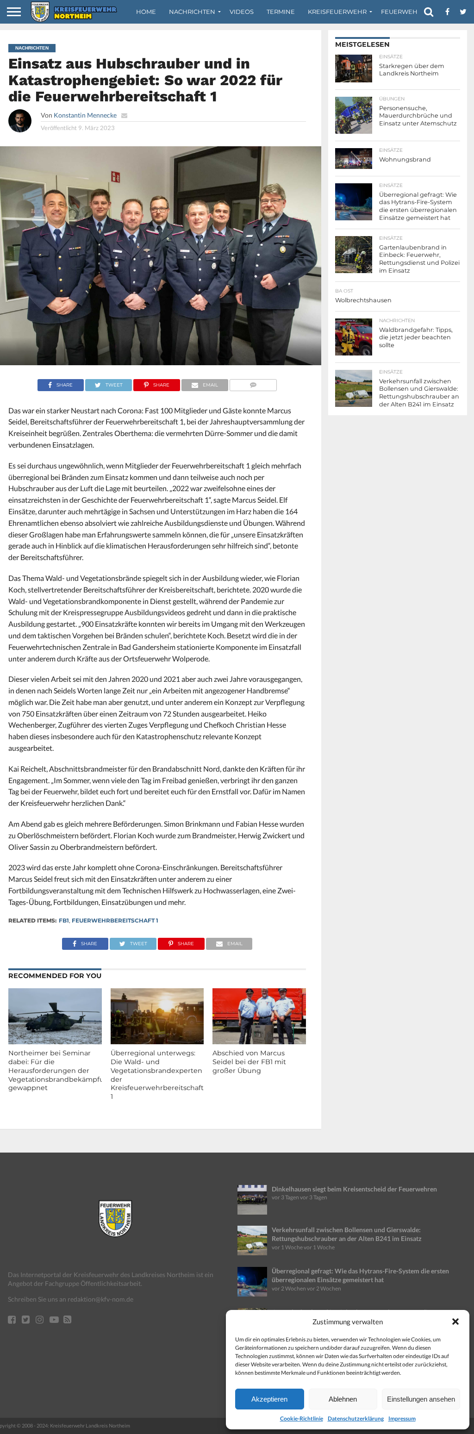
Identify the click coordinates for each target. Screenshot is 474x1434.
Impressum (402, 1418)
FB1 (64, 920)
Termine (281, 11)
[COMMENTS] (253, 382)
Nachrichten (192, 11)
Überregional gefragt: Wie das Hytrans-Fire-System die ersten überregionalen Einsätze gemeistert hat (360, 1275)
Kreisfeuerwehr (337, 11)
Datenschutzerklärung (356, 1418)
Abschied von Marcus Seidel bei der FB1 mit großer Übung (249, 1061)
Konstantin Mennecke (85, 115)
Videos (242, 11)
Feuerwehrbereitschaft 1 (115, 920)
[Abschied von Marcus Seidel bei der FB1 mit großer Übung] (259, 1041)
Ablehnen (343, 1399)
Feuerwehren (406, 11)
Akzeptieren (269, 1399)
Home (146, 11)
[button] (455, 1321)
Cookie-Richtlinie (301, 1418)
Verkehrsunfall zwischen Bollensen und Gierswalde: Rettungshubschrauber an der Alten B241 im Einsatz (347, 1234)
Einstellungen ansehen (421, 1399)
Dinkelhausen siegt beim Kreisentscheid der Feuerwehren (354, 1189)
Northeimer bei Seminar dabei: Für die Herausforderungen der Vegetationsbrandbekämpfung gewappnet (60, 1070)
